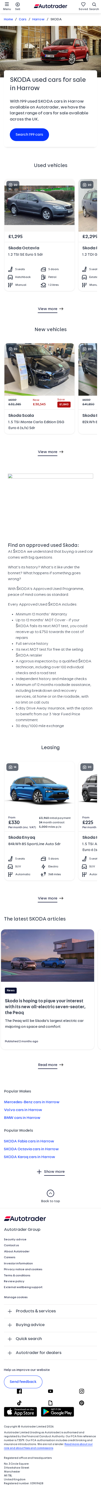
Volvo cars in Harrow (23, 1110)
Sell (17, 9)
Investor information (18, 1263)
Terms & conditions (17, 1275)
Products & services (36, 1311)
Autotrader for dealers (39, 1353)
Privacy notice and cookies (23, 1269)
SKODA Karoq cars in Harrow (29, 1157)
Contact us (11, 1245)
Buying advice (30, 1325)
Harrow (38, 19)
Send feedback (23, 1382)
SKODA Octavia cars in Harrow (31, 1149)
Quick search (29, 1339)
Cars (22, 19)
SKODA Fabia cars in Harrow (29, 1141)
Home (8, 19)
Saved (83, 9)
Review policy (14, 1281)
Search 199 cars (29, 135)
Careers (9, 1257)
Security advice (15, 1239)
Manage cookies (16, 1297)
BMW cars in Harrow (22, 1118)
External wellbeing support (23, 1287)
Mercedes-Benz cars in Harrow (32, 1102)
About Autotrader (16, 1251)
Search (94, 9)
